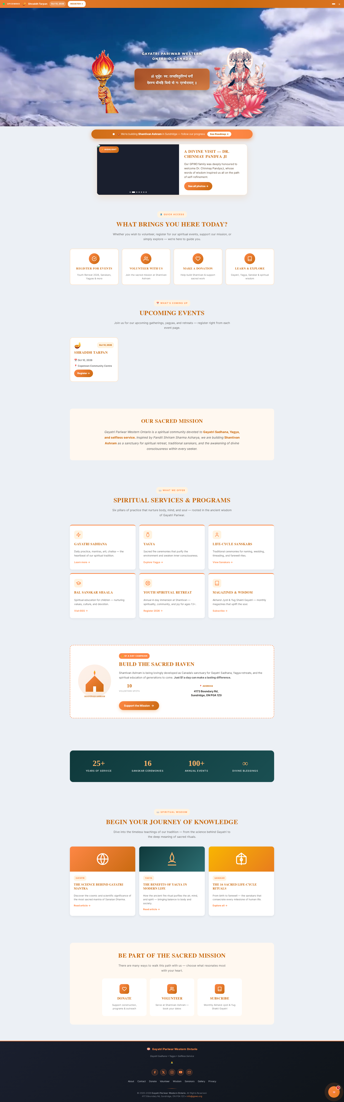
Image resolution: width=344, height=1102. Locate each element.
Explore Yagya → (153, 562)
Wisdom (177, 1081)
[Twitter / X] (163, 1072)
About (131, 1081)
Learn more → (82, 562)
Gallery (201, 1081)
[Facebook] (155, 1072)
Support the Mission (137, 705)
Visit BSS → (81, 610)
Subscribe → (220, 610)
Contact (141, 1081)
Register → (76, 4)
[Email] (189, 1072)
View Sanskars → (223, 562)
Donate (153, 1081)
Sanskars (190, 1081)
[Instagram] (172, 1072)
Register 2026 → (153, 610)
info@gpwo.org (194, 1096)
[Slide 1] (333, 3)
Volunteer (165, 1081)
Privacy (212, 1081)
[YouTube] (180, 1072)
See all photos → (198, 186)
